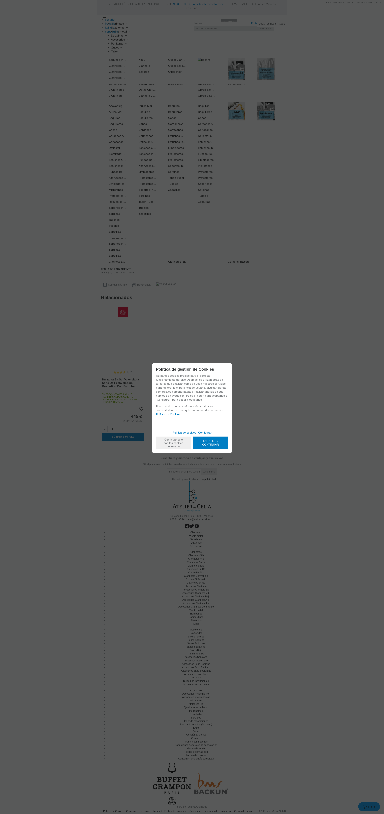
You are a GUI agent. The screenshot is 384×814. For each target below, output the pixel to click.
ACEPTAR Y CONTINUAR (210, 443)
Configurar (205, 432)
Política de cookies (184, 432)
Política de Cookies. (168, 414)
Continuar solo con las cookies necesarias (173, 443)
